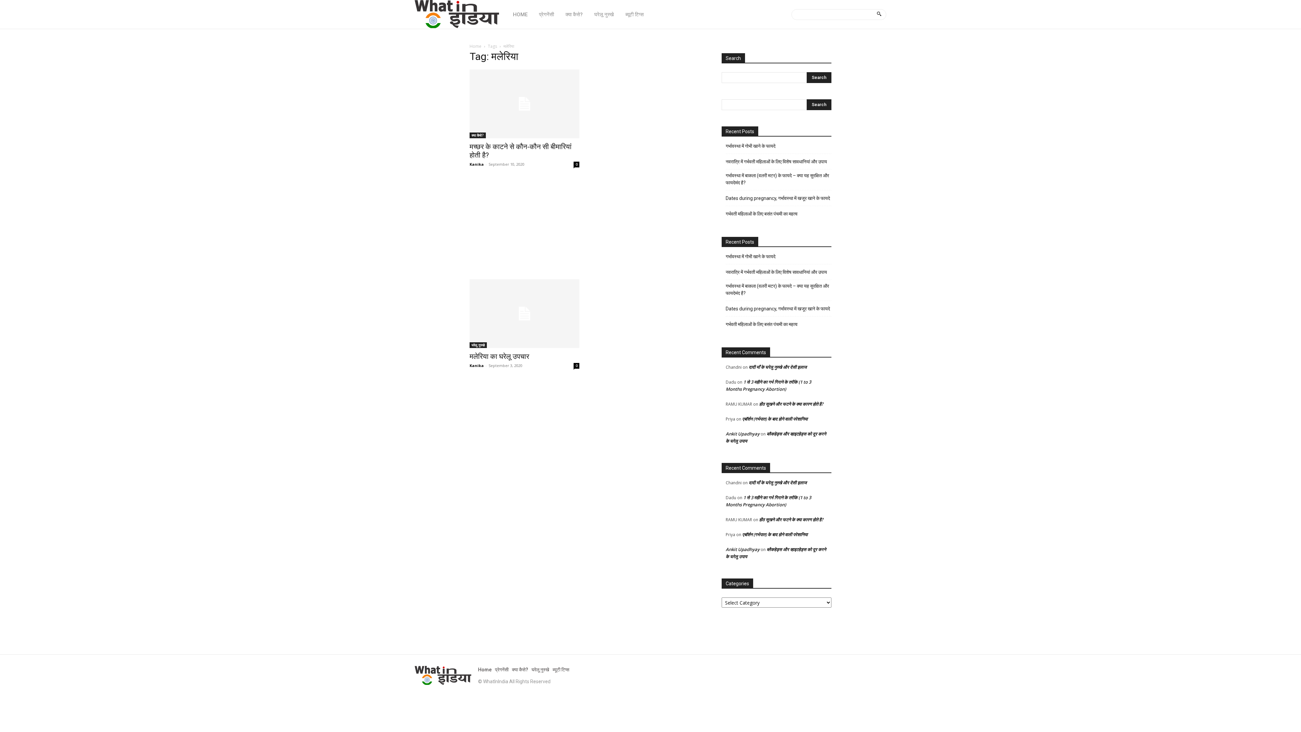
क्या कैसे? (478, 135)
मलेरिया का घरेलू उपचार (499, 356)
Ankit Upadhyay (743, 434)
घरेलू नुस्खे (478, 345)
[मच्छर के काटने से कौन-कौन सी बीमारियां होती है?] (524, 103)
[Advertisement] (587, 229)
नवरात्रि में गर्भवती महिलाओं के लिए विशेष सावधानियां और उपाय (776, 161)
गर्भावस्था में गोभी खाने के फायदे (751, 146)
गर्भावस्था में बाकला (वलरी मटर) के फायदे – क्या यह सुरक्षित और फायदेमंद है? (777, 179)
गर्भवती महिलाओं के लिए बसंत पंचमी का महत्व (762, 214)
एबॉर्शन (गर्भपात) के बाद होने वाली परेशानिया (775, 419)
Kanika (477, 164)
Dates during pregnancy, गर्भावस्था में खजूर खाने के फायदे (778, 198)
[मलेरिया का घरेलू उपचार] (524, 313)
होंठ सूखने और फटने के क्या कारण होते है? (791, 404)
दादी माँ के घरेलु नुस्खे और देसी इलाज (778, 367)
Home (475, 46)
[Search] (879, 14)
